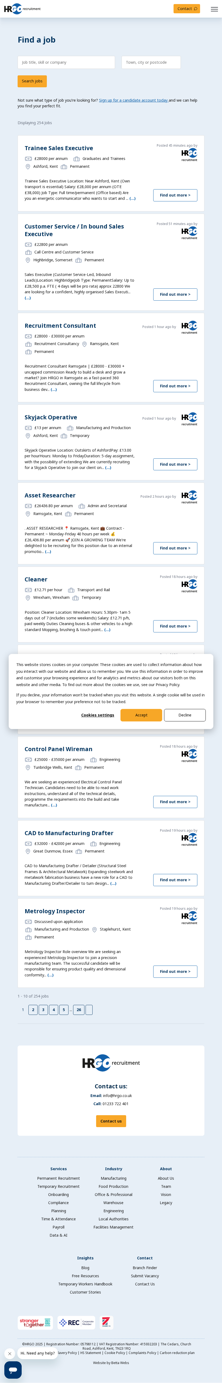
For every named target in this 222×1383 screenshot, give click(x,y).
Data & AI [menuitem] (58, 1235)
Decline (184, 715)
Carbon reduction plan (177, 1352)
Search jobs (32, 80)
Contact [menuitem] (145, 1257)
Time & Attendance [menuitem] (58, 1218)
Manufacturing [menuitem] (113, 1178)
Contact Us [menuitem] (145, 1283)
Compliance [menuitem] (58, 1202)
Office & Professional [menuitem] (113, 1194)
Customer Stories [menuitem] (85, 1292)
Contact (185, 8)
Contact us (111, 1121)
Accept (141, 715)
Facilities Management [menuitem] (113, 1227)
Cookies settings (97, 715)
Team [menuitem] (166, 1186)
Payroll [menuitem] (58, 1227)
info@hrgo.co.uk (117, 1095)
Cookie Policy (115, 1352)
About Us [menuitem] (166, 1178)
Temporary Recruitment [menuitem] (58, 1186)
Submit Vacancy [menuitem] (145, 1275)
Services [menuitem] (58, 1168)
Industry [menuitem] (113, 1168)
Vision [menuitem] (166, 1194)
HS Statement (91, 1352)
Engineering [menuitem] (113, 1210)
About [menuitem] (166, 1168)
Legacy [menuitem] (166, 1202)
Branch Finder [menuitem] (145, 1267)
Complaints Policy (143, 1352)
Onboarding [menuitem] (58, 1194)
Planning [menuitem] (58, 1210)
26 (79, 1009)
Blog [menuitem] (85, 1267)
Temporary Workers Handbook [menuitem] (85, 1283)
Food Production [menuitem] (113, 1186)
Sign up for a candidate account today (134, 100)
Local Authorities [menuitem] (114, 1218)
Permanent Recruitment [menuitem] (58, 1178)
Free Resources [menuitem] (85, 1275)
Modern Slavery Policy (60, 1352)
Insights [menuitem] (85, 1257)
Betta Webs (120, 1363)
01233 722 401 (116, 1103)
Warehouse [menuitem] (113, 1202)
